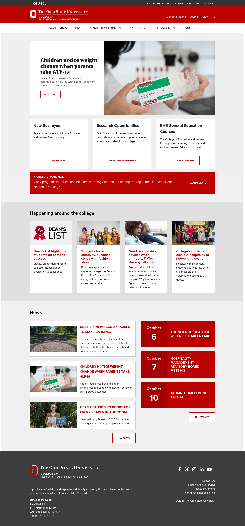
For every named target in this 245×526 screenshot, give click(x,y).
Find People (178, 3)
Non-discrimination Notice (200, 492)
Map (168, 3)
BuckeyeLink (158, 3)
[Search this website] (213, 16)
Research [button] (139, 28)
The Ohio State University (40, 3)
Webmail (190, 3)
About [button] (190, 28)
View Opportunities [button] (122, 160)
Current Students (176, 16)
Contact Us (208, 480)
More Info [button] (59, 160)
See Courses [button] (185, 160)
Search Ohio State (204, 3)
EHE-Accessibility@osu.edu (72, 493)
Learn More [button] (198, 183)
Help (148, 3)
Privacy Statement (204, 488)
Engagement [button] (166, 28)
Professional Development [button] (99, 28)
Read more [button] (50, 94)
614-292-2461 (46, 516)
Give (205, 16)
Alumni (194, 16)
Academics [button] (58, 28)
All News (124, 438)
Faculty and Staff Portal (201, 484)
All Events (202, 417)
